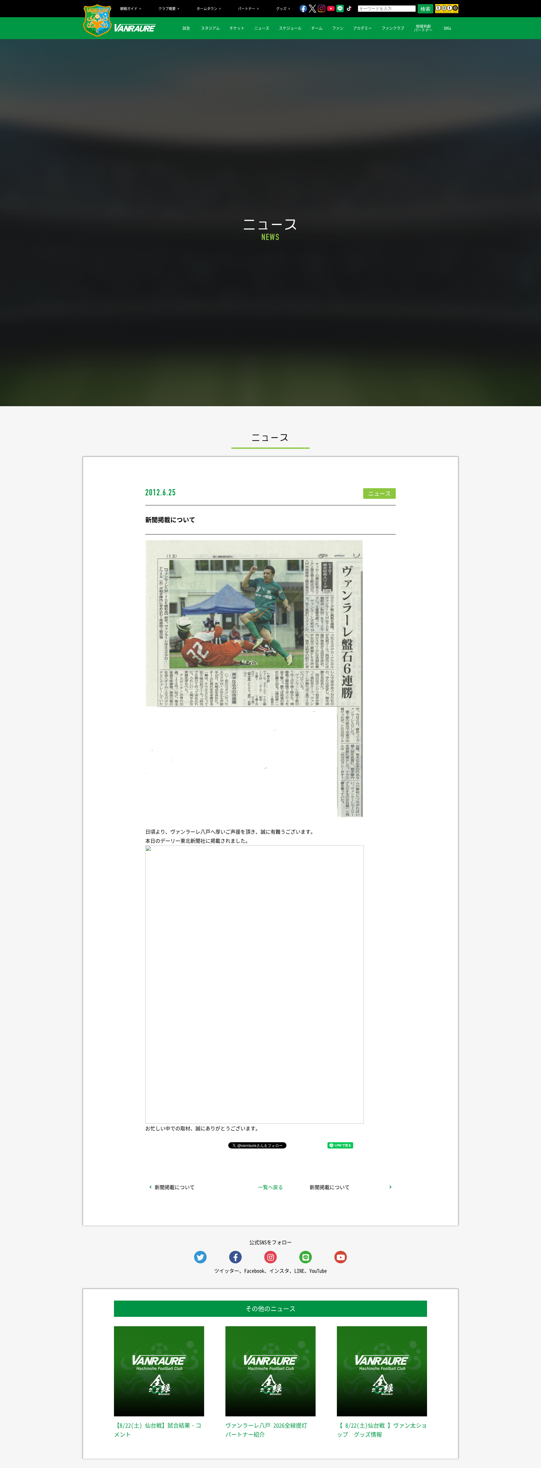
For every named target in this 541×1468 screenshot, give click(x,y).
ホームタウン (207, 8)
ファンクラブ (393, 28)
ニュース (261, 28)
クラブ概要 (167, 8)
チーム (316, 28)
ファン (337, 28)
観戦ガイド (128, 8)
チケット (237, 28)
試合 (186, 28)
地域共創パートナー (423, 28)
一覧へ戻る (270, 1187)
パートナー (246, 8)
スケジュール (290, 28)
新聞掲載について (175, 1187)
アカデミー (362, 28)
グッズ (281, 8)
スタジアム (210, 28)
